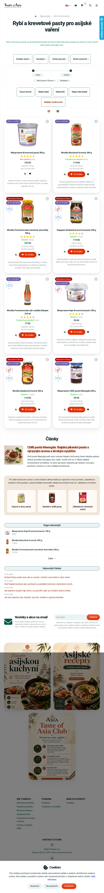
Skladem (65, 80)
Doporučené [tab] (25, 92)
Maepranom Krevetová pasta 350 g (28, 152)
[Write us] (52, 858)
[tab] (49, 111)
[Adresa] (52, 845)
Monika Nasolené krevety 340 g (76, 152)
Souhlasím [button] (69, 886)
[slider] (33, 70)
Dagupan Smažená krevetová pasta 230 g (76, 230)
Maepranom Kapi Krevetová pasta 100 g (76, 310)
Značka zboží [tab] (22, 59)
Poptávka (46, 803)
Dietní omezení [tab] (80, 59)
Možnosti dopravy (25, 810)
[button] (25, 174)
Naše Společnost (75, 799)
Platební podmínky (25, 806)
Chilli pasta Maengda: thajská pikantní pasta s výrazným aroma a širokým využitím (58, 449)
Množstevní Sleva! (46, 80)
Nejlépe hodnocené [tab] (53, 102)
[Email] (76, 5)
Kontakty (70, 803)
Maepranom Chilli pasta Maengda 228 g (76, 391)
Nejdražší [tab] (60, 92)
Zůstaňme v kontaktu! (51, 806)
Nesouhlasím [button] (52, 886)
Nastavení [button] (34, 886)
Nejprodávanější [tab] (79, 92)
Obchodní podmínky (25, 803)
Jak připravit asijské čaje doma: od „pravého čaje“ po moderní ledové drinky (37, 590)
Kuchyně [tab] (41, 59)
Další (50, 558)
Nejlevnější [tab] (43, 92)
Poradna (46, 799)
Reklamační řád (23, 814)
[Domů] (12, 5)
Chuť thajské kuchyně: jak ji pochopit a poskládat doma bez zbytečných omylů (38, 584)
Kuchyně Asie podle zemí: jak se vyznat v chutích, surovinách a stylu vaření (37, 577)
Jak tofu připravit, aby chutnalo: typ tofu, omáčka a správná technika (33, 597)
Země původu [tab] (59, 59)
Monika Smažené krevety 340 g (28, 391)
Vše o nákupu (24, 799)
